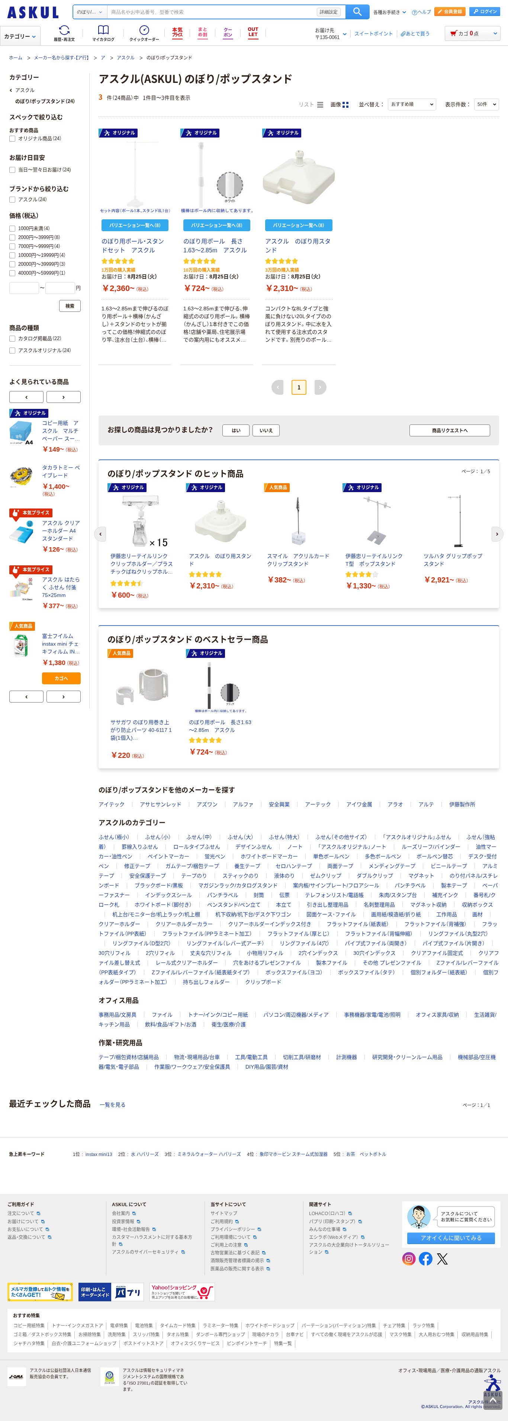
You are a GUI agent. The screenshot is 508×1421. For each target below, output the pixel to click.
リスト (307, 104)
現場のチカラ (265, 1334)
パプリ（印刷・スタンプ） (332, 1221)
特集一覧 (283, 1343)
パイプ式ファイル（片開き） (453, 943)
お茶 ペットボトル (366, 1154)
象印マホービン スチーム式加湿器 (294, 1154)
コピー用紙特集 (29, 1325)
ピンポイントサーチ (247, 1343)
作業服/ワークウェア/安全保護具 (192, 1067)
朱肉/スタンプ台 (398, 895)
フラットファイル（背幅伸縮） (379, 934)
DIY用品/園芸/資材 (266, 1067)
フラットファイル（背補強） (435, 924)
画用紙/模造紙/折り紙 (396, 914)
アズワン (207, 804)
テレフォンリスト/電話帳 (334, 895)
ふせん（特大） (284, 837)
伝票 (284, 895)
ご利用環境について (230, 1237)
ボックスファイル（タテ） (366, 972)
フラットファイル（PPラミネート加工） (207, 934)
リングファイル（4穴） (304, 943)
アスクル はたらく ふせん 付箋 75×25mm (61, 587)
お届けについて (23, 1221)
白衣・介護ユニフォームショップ (84, 1343)
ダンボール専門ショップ (220, 1334)
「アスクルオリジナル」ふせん (417, 837)
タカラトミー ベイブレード (61, 471)
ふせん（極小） (114, 837)
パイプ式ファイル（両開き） (376, 943)
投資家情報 (123, 1221)
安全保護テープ (147, 876)
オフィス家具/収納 (437, 1015)
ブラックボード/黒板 (159, 885)
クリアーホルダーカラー (184, 924)
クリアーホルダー (119, 924)
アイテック (112, 804)
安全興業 (279, 804)
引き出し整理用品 (327, 905)
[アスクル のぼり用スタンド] (298, 177)
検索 (357, 11)
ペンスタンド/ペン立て (234, 905)
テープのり (194, 876)
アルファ (243, 804)
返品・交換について (26, 1237)
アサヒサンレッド (160, 804)
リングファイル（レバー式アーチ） (225, 943)
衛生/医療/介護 (229, 1024)
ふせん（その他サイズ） (341, 837)
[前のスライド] (26, 397)
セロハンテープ (294, 866)
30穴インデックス (374, 953)
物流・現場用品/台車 (197, 1057)
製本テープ (454, 885)
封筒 (259, 895)
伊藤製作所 (462, 804)
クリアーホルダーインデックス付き (269, 924)
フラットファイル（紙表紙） (358, 924)
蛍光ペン (215, 856)
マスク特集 (400, 1334)
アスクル (126, 58)
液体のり (284, 876)
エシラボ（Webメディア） (334, 1237)
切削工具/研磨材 (302, 1057)
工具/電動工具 (251, 1057)
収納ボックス (477, 905)
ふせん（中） (199, 837)
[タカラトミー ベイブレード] (22, 477)
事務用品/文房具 (117, 1015)
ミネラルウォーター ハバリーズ (209, 1154)
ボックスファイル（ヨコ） (294, 972)
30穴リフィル (115, 953)
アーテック (318, 804)
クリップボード (263, 982)
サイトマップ (223, 1213)
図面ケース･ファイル (331, 914)
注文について (20, 1213)
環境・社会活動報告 (131, 1229)
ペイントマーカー (168, 856)
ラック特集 (423, 1325)
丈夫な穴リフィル (211, 953)
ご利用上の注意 (226, 1245)
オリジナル (124, 133)
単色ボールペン (331, 856)
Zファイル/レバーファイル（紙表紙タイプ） (201, 972)
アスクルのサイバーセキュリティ (145, 1252)
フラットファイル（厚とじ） (298, 934)
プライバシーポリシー (232, 1229)
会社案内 (121, 1213)
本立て (284, 905)
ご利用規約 (221, 1221)
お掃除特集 (89, 1334)
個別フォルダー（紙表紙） (439, 972)
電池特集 (144, 1325)
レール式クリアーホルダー (186, 963)
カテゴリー (17, 36)
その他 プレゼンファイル (392, 963)
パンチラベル (410, 885)
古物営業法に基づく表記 (235, 1253)
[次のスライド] (63, 397)
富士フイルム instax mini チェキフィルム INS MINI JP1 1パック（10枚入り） (60, 644)
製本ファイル (331, 963)
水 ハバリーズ (145, 1154)
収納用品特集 (475, 1334)
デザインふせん (253, 847)
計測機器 (346, 1057)
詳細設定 (329, 12)
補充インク (445, 895)
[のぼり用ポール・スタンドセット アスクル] (135, 177)
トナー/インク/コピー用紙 (218, 1015)
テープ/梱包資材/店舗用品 (129, 1057)
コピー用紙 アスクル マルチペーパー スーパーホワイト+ (61, 431)
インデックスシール (168, 895)
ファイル (162, 1015)
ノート (295, 847)
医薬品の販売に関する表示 (237, 1269)
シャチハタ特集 (29, 1343)
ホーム (15, 58)
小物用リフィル (265, 953)
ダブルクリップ (375, 876)
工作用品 (446, 914)
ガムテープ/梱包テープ (192, 866)
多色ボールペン (383, 856)
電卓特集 (119, 1325)
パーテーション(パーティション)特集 (339, 1325)
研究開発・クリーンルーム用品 (407, 1057)
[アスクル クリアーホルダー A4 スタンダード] (22, 532)
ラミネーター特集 (220, 1325)
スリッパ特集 (146, 1334)
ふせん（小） (158, 837)
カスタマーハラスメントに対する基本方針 (152, 1241)
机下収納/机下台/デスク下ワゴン (253, 914)
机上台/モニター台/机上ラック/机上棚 (156, 914)
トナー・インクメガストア (77, 1325)
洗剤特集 (117, 1334)
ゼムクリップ (325, 876)
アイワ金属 (359, 804)
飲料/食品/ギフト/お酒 (170, 1024)
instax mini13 (99, 1154)
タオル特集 (178, 1334)
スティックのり (240, 876)
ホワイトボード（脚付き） (163, 905)
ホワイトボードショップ (270, 1325)
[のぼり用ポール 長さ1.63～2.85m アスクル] (216, 177)
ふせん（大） (241, 837)
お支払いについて (25, 1229)
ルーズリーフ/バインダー (431, 847)
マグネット (421, 876)
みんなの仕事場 (324, 1229)
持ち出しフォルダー (206, 982)
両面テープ (340, 866)
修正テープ (137, 866)
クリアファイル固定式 (437, 953)
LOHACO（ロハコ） (327, 1213)
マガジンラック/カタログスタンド (238, 885)
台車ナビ (295, 1334)
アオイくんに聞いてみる (451, 1238)
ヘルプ (424, 12)
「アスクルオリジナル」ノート (352, 847)
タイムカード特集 (178, 1325)
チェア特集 (394, 1325)
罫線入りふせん (140, 847)
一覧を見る (113, 1105)
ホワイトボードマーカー (269, 856)
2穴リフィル (160, 953)
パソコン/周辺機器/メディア (296, 1015)
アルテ (426, 804)
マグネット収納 (428, 905)
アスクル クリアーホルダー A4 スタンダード (61, 531)
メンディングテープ (392, 866)
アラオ (395, 804)
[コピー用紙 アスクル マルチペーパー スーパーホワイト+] (22, 433)
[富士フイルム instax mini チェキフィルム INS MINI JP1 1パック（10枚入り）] (22, 646)
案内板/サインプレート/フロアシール (336, 885)
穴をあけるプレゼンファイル (267, 963)
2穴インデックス (318, 953)
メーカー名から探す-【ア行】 (61, 58)
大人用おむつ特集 (436, 1334)
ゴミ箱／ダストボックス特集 (42, 1334)
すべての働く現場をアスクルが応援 (346, 1334)
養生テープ (247, 866)
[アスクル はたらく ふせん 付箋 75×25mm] (22, 589)
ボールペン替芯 (435, 856)
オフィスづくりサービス (195, 1343)
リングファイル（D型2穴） (141, 943)
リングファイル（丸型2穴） (458, 934)
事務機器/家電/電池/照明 (372, 1015)
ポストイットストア (143, 1343)
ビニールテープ (449, 866)
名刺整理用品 (379, 905)
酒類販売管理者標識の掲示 (237, 1260)
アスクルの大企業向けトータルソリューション (349, 1249)
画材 (477, 914)
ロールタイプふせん (196, 847)
